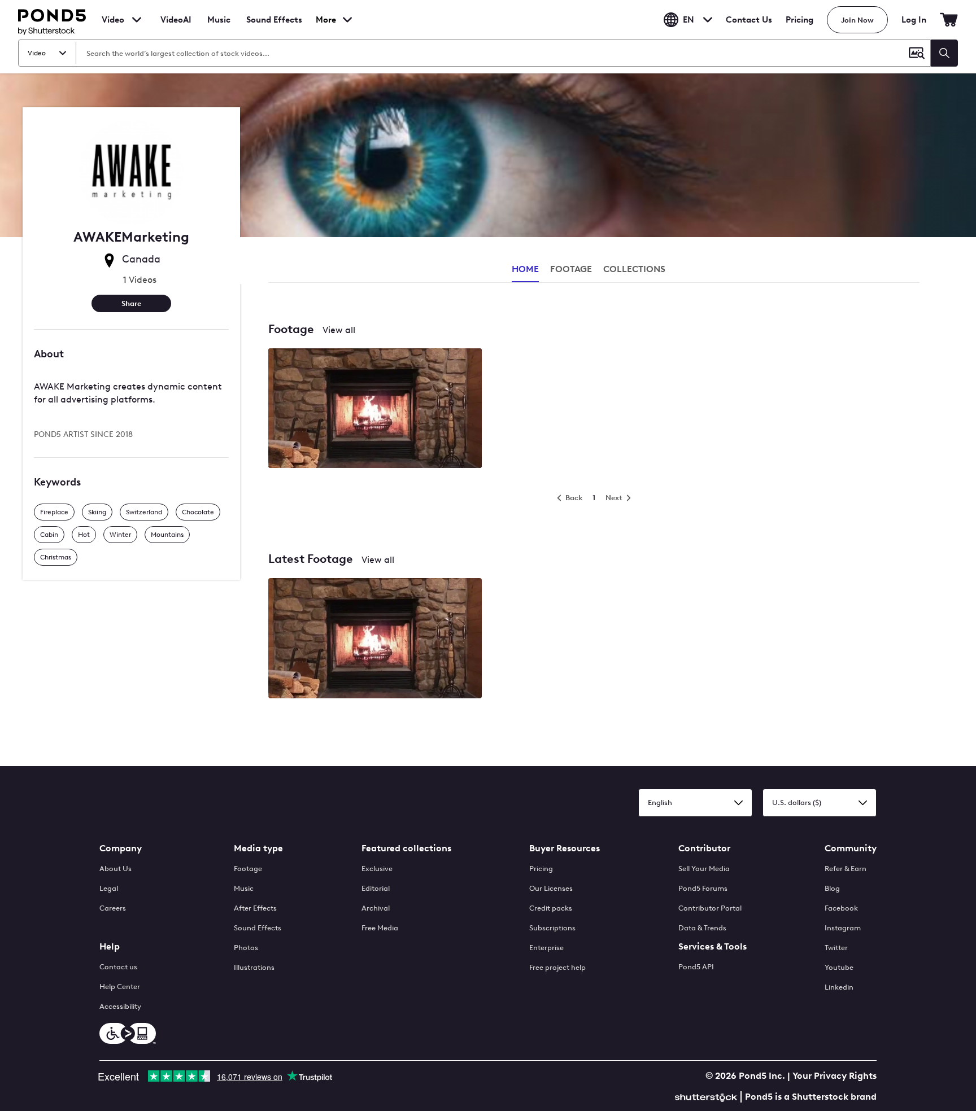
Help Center (119, 986)
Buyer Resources (564, 848)
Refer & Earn (845, 868)
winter (120, 535)
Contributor (704, 848)
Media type (258, 848)
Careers (112, 908)
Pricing (799, 20)
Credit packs (550, 908)
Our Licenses (551, 888)
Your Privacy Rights (834, 1075)
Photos (246, 947)
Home (525, 269)
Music (244, 888)
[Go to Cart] (949, 20)
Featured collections (406, 848)
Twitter (836, 947)
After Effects (255, 908)
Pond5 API (696, 967)
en (688, 20)
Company (120, 848)
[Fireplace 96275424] (375, 409)
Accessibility (120, 1006)
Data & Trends (702, 928)
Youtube (839, 967)
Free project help (557, 967)
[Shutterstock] (707, 1096)
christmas (55, 557)
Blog (832, 888)
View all (339, 330)
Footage (248, 868)
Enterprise (546, 947)
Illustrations (254, 967)
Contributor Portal (710, 908)
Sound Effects (274, 27)
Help (109, 946)
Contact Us (749, 20)
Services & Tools (712, 946)
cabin (49, 535)
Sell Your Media (704, 868)
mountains (167, 535)
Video (113, 20)
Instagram (843, 928)
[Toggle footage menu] (137, 20)
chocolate (198, 512)
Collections (634, 269)
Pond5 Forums (702, 888)
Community (851, 848)
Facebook (841, 908)
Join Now (857, 20)
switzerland (144, 512)
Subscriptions (552, 928)
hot (84, 535)
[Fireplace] (375, 639)
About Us (115, 868)
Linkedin (839, 987)
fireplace (54, 512)
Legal (108, 888)
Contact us (118, 967)
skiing (97, 512)
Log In (913, 20)
